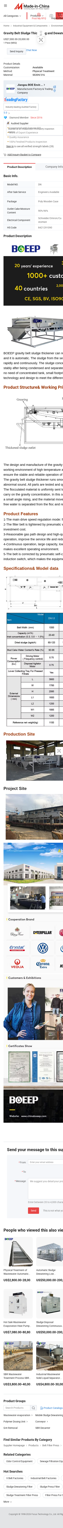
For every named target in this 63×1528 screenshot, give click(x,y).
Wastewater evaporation (17, 1415)
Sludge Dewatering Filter (19, 1486)
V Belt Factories (14, 1478)
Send (33, 1210)
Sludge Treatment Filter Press (22, 1495)
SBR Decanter (42, 1427)
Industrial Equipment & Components (30, 25)
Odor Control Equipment (19, 1461)
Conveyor (40, 1421)
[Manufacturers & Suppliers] (31, 6)
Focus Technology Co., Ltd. (44, 1514)
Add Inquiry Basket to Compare (24, 154)
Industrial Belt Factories (43, 1478)
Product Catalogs (53, 1408)
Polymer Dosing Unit (14, 1421)
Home (6, 25)
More (7, 1501)
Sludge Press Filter (50, 1486)
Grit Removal (11, 1427)
